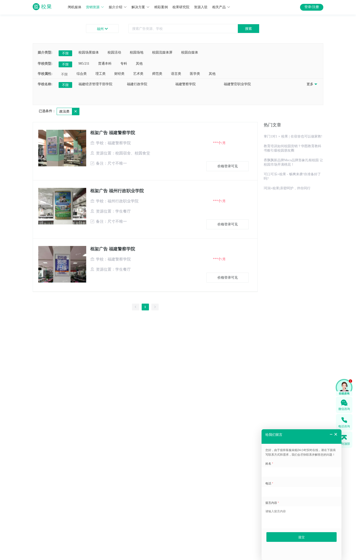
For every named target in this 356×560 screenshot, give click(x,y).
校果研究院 (180, 7)
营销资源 (93, 7)
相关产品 (219, 7)
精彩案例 (161, 7)
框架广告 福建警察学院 (112, 132)
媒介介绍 (115, 7)
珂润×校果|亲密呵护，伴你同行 (287, 188)
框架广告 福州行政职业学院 (117, 190)
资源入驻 (201, 7)
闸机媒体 (74, 7)
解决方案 (138, 7)
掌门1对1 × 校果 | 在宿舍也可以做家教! (293, 136)
